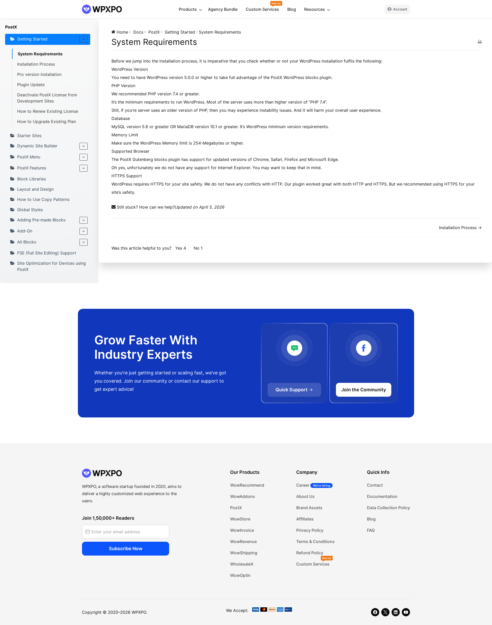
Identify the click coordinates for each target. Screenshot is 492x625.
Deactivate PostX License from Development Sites (47, 98)
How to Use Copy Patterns (43, 199)
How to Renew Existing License (47, 111)
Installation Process (36, 64)
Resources (314, 9)
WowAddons (242, 496)
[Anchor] (150, 69)
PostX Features (31, 167)
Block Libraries (31, 178)
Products (188, 9)
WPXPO (139, 612)
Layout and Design (35, 189)
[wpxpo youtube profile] (406, 612)
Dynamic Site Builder (37, 145)
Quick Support (291, 389)
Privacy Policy (309, 530)
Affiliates (305, 518)
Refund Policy (309, 552)
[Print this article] (480, 42)
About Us (305, 496)
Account (400, 9)
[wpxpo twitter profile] (385, 612)
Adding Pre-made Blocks (41, 219)
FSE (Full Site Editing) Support (46, 252)
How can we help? (157, 207)
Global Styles (30, 209)
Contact (375, 485)
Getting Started (32, 39)
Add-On (24, 230)
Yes (180, 248)
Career (313, 485)
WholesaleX (241, 564)
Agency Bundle (223, 9)
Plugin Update (31, 84)
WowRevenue (243, 541)
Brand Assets (309, 507)
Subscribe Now (125, 548)
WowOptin (240, 575)
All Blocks (26, 241)
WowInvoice (242, 530)
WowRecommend (247, 485)
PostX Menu (28, 156)
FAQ (371, 530)
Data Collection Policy (388, 507)
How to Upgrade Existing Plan (46, 121)
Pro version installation (39, 74)
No (198, 248)
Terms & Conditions (315, 541)
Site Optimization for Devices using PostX (51, 266)
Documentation (382, 496)
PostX (236, 507)
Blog (291, 9)
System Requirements (40, 53)
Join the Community (363, 389)
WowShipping (243, 552)
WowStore (240, 518)
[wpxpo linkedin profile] (396, 612)
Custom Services (262, 9)
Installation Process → (460, 227)
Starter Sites (29, 135)
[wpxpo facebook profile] (375, 612)
